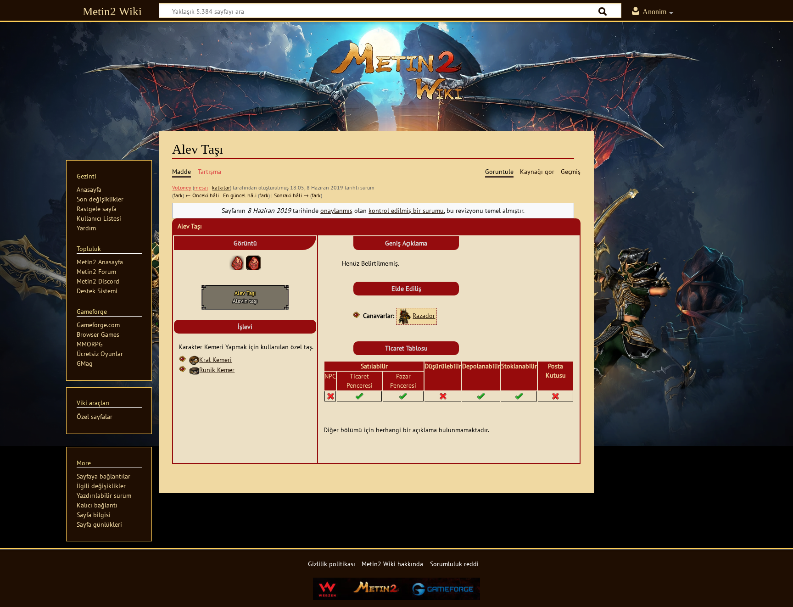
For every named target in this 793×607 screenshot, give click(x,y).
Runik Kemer (217, 369)
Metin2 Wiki (112, 11)
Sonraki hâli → (291, 195)
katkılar (221, 187)
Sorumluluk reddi (454, 563)
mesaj (201, 187)
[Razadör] (404, 315)
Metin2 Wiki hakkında (392, 563)
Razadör (424, 315)
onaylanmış (336, 210)
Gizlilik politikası (331, 563)
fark (178, 195)
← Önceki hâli (202, 195)
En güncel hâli (240, 195)
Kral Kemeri (215, 359)
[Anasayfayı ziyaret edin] (396, 71)
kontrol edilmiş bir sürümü (406, 210)
